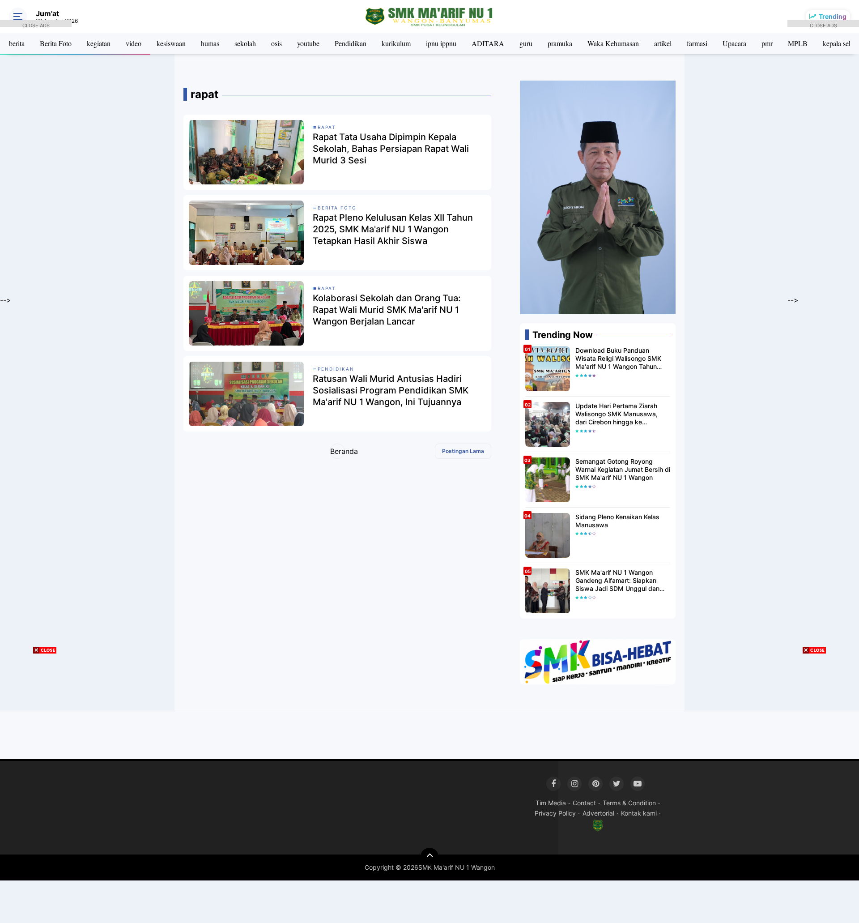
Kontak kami (639, 813)
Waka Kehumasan (613, 43)
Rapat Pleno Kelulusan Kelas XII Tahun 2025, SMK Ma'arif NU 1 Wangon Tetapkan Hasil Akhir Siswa (393, 229)
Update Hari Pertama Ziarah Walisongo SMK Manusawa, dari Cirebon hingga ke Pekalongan (616, 414)
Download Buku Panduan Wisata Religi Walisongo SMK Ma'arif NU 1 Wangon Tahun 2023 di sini (618, 358)
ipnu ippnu (441, 43)
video (133, 43)
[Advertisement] (36, 161)
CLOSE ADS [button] (36, 24)
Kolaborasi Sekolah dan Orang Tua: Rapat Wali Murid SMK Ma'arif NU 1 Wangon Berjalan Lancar (387, 310)
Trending (832, 16)
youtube (308, 43)
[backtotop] (429, 857)
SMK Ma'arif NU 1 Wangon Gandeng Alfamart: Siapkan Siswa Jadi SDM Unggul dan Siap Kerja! (617, 580)
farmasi (697, 43)
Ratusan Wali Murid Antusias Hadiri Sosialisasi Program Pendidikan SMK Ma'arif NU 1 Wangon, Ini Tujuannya (390, 390)
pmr (767, 43)
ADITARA (488, 43)
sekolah (245, 43)
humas (210, 43)
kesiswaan (171, 43)
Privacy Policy (555, 813)
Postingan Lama (463, 451)
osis (276, 43)
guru (525, 43)
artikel (663, 43)
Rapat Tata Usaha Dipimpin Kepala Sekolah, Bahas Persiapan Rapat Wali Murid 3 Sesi (391, 149)
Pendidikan (350, 43)
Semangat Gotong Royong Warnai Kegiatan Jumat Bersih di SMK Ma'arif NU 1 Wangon (622, 469)
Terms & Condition (629, 803)
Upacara (734, 43)
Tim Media (551, 803)
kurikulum (396, 43)
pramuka (560, 43)
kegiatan (99, 43)
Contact (584, 803)
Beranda (337, 451)
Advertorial (598, 813)
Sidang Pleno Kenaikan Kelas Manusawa (617, 521)
